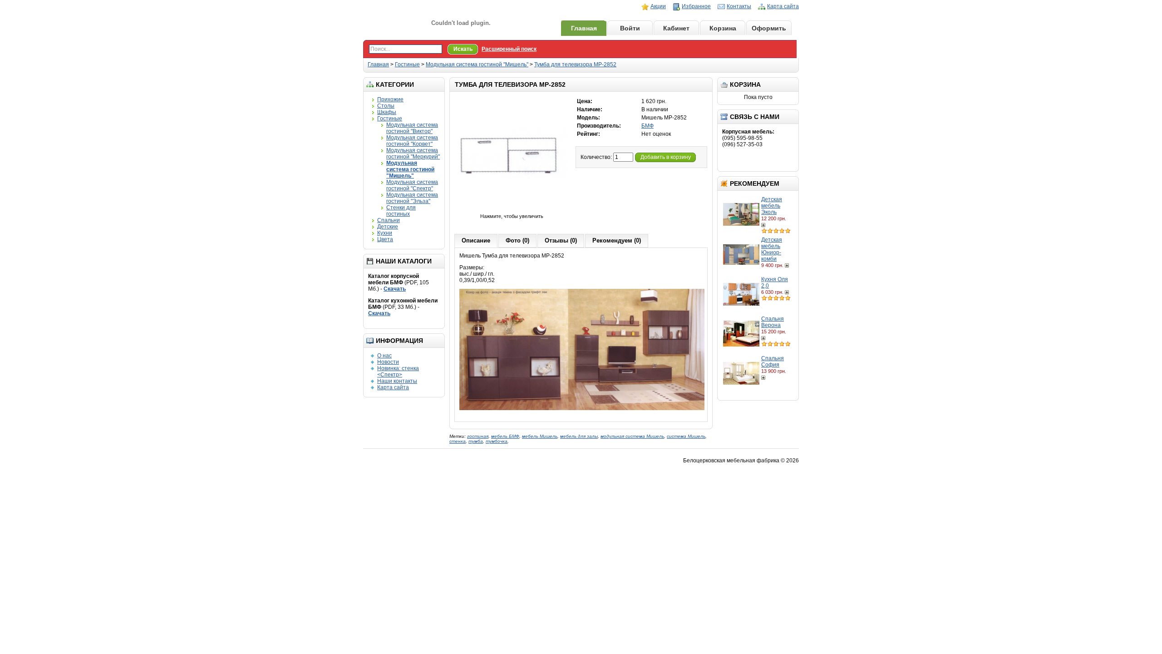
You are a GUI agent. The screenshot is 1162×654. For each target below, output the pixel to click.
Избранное (696, 6)
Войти (630, 28)
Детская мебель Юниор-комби (771, 249)
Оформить (769, 28)
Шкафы (386, 112)
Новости (388, 362)
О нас (384, 355)
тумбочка (496, 441)
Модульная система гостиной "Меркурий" (413, 153)
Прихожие (390, 99)
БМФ (647, 126)
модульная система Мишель (632, 436)
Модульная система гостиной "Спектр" (412, 185)
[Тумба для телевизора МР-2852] (511, 210)
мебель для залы (579, 436)
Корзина (722, 28)
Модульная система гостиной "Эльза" (412, 198)
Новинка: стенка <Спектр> (398, 371)
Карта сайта (783, 6)
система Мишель (686, 436)
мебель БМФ (505, 436)
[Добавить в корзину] (764, 224)
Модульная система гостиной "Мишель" (477, 64)
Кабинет (676, 28)
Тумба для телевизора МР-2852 (575, 64)
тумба (475, 441)
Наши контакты (397, 381)
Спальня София (772, 361)
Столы (385, 106)
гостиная (477, 436)
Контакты (739, 6)
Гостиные (407, 64)
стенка (457, 441)
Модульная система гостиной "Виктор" (412, 128)
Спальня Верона (772, 322)
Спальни (388, 220)
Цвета (385, 239)
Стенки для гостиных (401, 210)
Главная (584, 28)
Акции (658, 6)
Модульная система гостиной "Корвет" (412, 140)
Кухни (384, 233)
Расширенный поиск (509, 49)
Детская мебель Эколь (771, 205)
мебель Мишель (539, 436)
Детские (387, 226)
